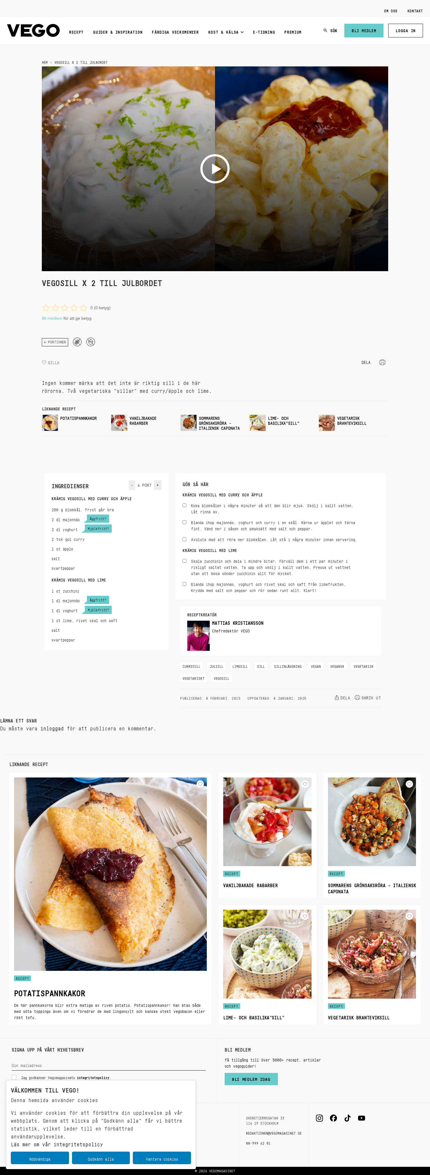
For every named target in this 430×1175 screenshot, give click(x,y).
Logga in (405, 29)
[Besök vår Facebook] (333, 1118)
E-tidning (264, 31)
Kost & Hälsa (223, 31)
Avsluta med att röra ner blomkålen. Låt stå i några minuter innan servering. (274, 539)
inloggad (52, 726)
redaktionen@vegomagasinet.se (274, 1132)
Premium (293, 31)
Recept (76, 31)
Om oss (391, 10)
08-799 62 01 (258, 1142)
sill (261, 665)
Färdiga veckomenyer (175, 31)
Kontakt (415, 10)
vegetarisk (364, 665)
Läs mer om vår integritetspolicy (57, 1142)
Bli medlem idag (251, 1078)
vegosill (221, 677)
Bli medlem (364, 29)
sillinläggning (288, 665)
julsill (216, 665)
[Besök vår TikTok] (347, 1118)
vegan (316, 665)
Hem (45, 61)
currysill (191, 665)
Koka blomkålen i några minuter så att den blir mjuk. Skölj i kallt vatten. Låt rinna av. (272, 508)
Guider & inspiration (117, 31)
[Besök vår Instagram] (319, 1118)
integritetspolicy (93, 1077)
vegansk (337, 665)
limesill (240, 665)
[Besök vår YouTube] (361, 1118)
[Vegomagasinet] (33, 30)
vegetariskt (193, 677)
